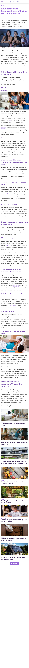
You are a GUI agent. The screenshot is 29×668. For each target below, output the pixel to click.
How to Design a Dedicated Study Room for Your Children (14, 520)
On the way (3, 518)
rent (10, 120)
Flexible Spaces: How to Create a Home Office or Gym (14, 443)
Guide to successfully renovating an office (13, 424)
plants (8, 194)
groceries (3, 127)
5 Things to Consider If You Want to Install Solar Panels (13, 558)
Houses (2, 5)
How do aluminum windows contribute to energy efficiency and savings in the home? (14, 463)
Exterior (3, 480)
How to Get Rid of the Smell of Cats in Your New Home (13, 539)
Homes (2, 422)
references (16, 285)
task (19, 152)
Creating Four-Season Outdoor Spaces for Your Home (14, 501)
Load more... (14, 563)
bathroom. (8, 245)
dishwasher (11, 305)
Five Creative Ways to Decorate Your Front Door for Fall (13, 483)
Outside (3, 556)
